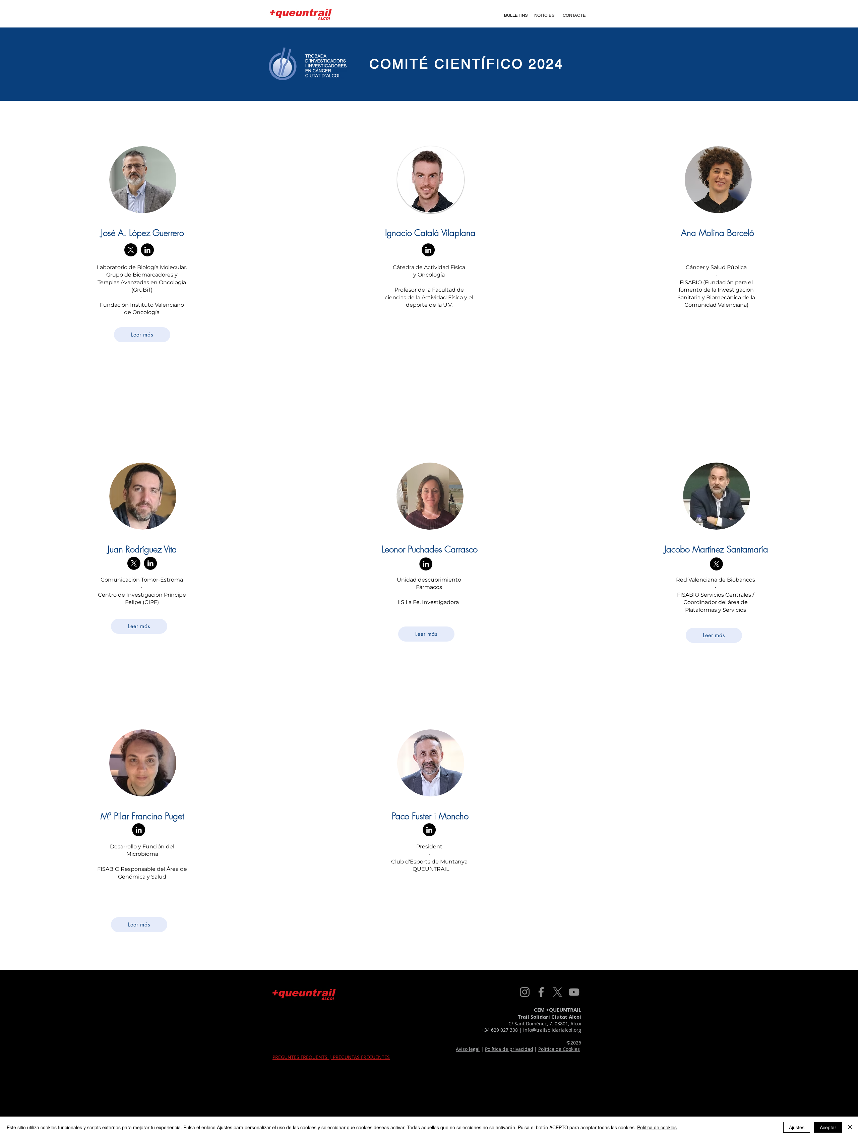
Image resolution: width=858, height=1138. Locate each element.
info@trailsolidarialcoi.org (552, 1030)
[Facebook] (541, 992)
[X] (130, 249)
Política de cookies (657, 1127)
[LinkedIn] (147, 249)
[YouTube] (573, 992)
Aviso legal (468, 1049)
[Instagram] (524, 992)
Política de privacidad (509, 1049)
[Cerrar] (850, 1127)
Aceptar (828, 1127)
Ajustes (796, 1127)
